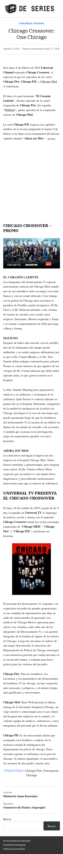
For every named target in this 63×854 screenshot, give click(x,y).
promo (51, 138)
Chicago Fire (33, 771)
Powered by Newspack (14, 845)
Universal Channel (31, 23)
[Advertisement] (31, 177)
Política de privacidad (14, 849)
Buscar (7, 819)
